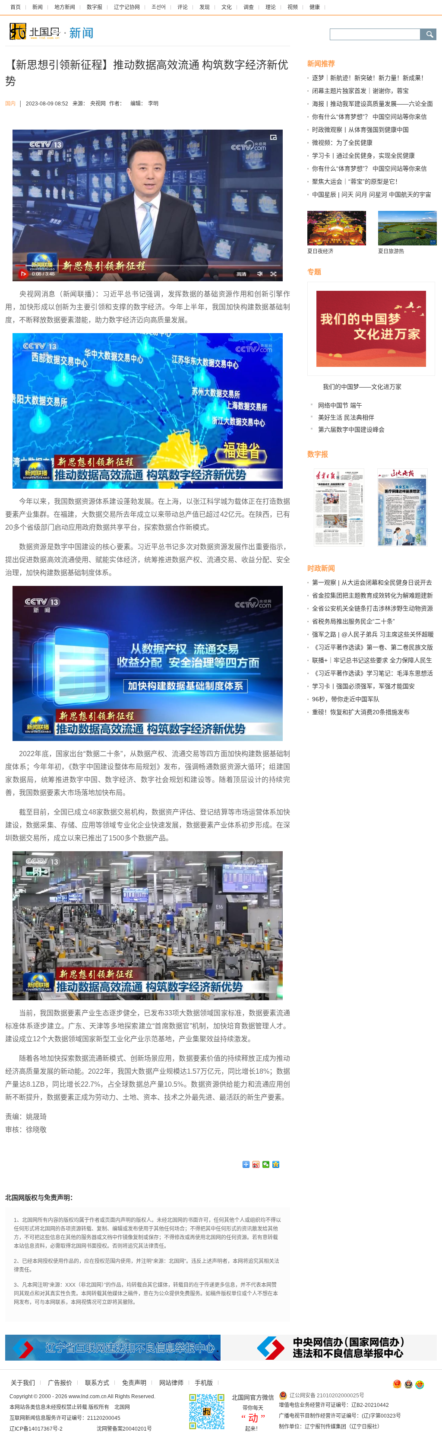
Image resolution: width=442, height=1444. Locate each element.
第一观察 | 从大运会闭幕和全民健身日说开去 (372, 582)
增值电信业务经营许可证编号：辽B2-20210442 (334, 1405)
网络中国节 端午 (340, 405)
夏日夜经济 (320, 251)
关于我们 (23, 1382)
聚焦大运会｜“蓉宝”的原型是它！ (356, 181)
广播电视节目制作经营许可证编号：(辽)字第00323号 (340, 1416)
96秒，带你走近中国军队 (345, 699)
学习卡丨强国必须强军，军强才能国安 (363, 686)
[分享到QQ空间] (276, 1164)
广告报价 (60, 1382)
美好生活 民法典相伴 (346, 417)
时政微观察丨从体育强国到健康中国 (360, 129)
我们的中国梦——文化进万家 (362, 386)
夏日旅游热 (391, 251)
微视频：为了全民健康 (342, 142)
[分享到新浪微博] (256, 1164)
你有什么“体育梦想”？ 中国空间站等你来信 (369, 116)
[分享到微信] (266, 1164)
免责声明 (134, 1382)
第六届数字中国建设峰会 (351, 429)
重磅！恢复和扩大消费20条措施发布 (361, 712)
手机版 (204, 1382)
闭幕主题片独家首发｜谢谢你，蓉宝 (360, 90)
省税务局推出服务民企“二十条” (353, 621)
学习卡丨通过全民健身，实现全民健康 (363, 155)
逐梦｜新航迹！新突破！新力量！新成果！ (369, 77)
